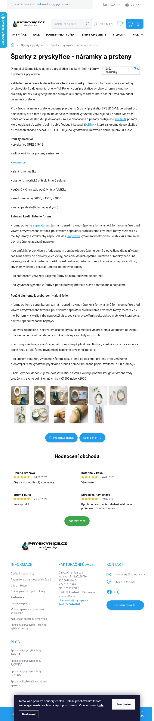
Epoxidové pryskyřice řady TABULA (26, 652)
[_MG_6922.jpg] (59, 395)
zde (100, 705)
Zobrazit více (77, 521)
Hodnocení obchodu (77, 456)
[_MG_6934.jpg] (118, 395)
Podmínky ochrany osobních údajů (31, 579)
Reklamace (17, 597)
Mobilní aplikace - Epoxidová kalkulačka (27, 611)
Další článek (90, 437)
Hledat (87, 23)
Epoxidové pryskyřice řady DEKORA (26, 673)
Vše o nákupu (19, 585)
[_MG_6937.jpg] (39, 414)
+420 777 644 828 (69, 604)
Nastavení (28, 714)
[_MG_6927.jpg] (98, 395)
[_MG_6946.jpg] (98, 414)
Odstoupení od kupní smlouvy (28, 591)
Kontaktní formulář (125, 605)
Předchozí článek (63, 437)
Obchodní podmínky (22, 573)
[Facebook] (109, 591)
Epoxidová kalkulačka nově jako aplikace (29, 683)
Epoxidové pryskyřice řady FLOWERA (26, 662)
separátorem (41, 225)
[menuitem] (20, 34)
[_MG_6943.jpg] (78, 414)
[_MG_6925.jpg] (78, 395)
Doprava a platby (21, 603)
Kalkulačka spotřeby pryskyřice (29, 618)
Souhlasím (123, 704)
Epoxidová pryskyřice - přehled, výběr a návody (29, 626)
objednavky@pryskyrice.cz (74, 600)
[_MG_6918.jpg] (20, 395)
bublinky (90, 124)
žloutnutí (120, 119)
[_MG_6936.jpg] (20, 414)
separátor (19, 162)
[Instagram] (117, 591)
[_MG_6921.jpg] (39, 395)
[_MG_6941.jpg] (59, 414)
